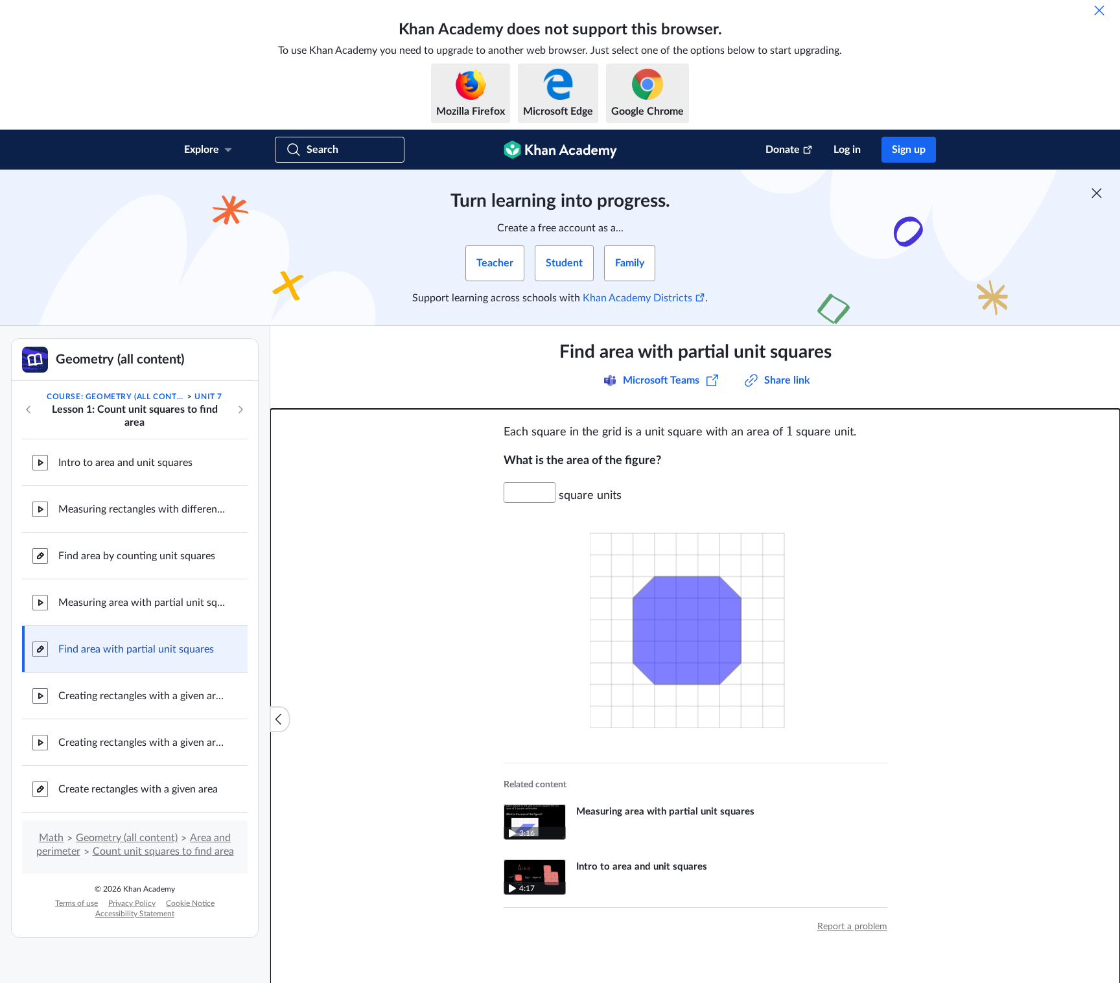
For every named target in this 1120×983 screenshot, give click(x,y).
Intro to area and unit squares (125, 462)
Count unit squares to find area (163, 851)
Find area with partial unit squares (136, 649)
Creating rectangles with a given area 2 (142, 742)
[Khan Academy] (560, 149)
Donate (782, 150)
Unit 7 (208, 396)
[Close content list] (280, 719)
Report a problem (852, 926)
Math (51, 838)
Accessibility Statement (134, 914)
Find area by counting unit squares (136, 556)
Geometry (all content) (127, 838)
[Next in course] (240, 409)
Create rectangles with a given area (138, 789)
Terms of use (76, 903)
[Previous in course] (28, 409)
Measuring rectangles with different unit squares (142, 509)
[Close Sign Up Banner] (1097, 193)
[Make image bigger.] (695, 622)
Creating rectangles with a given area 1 (142, 696)
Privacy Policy (132, 903)
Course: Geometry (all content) (116, 396)
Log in (847, 150)
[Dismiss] (1099, 10)
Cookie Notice (190, 903)
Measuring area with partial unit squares (142, 602)
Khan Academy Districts (637, 298)
